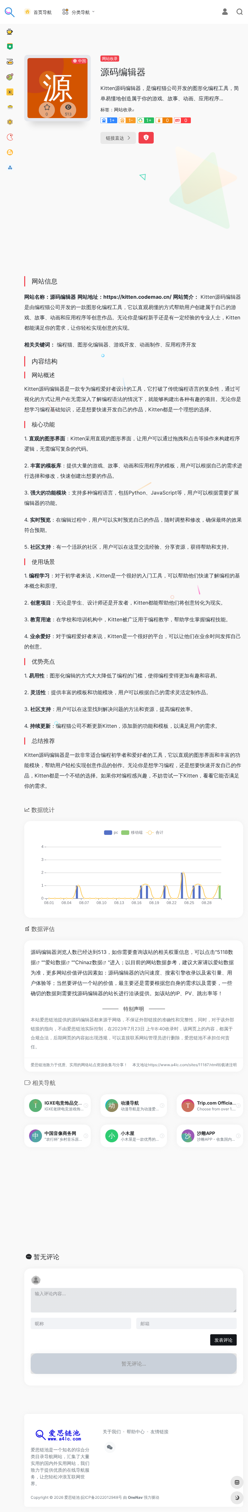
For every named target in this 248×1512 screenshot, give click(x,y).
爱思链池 (72, 1497)
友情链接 (159, 1431)
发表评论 (223, 1340)
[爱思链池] (60, 1436)
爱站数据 (55, 962)
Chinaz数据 (88, 962)
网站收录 (110, 58)
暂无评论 (46, 1257)
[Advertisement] (133, 223)
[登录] (225, 12)
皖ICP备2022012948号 (101, 1497)
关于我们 (112, 1431)
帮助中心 (136, 1431)
